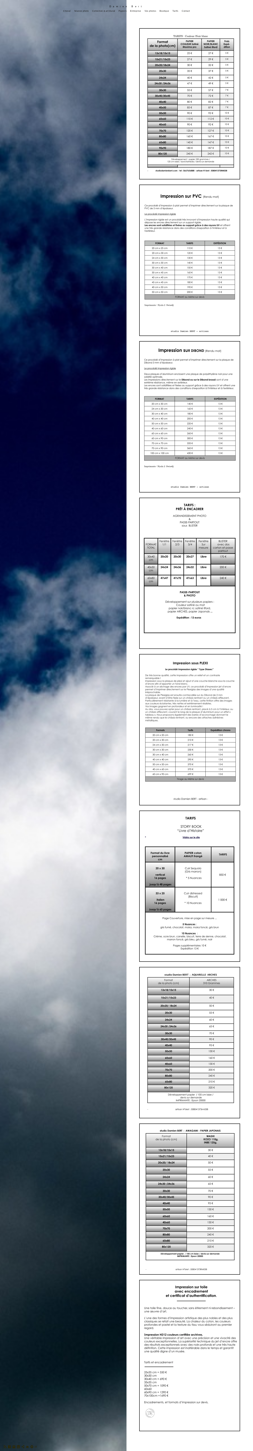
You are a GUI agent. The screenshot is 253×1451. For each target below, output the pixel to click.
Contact (186, 11)
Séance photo (81, 11)
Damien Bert (126, 6)
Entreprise (135, 11)
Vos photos (150, 11)
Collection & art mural (103, 11)
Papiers (123, 11)
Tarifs (175, 11)
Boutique (164, 11)
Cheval (67, 11)
